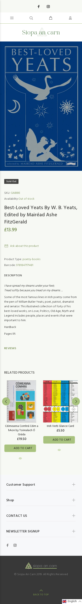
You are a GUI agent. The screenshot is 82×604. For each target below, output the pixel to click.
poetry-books (31, 259)
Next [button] (76, 401)
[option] (41, 106)
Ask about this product (24, 246)
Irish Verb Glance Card (60, 426)
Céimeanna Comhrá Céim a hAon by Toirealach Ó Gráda (21, 430)
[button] (72, 601)
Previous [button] (6, 401)
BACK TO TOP (41, 595)
